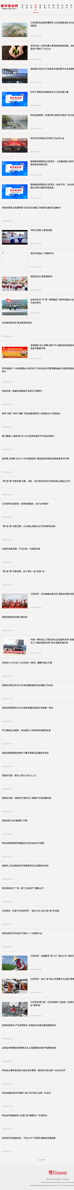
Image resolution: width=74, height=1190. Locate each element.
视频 (40, 6)
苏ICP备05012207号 (35, 1185)
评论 (49, 6)
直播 (44, 6)
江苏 (31, 6)
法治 (62, 6)
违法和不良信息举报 (54, 1179)
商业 (58, 6)
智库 (53, 6)
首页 (22, 6)
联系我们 (66, 1179)
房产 (71, 6)
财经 (67, 6)
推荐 (27, 6)
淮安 (36, 6)
